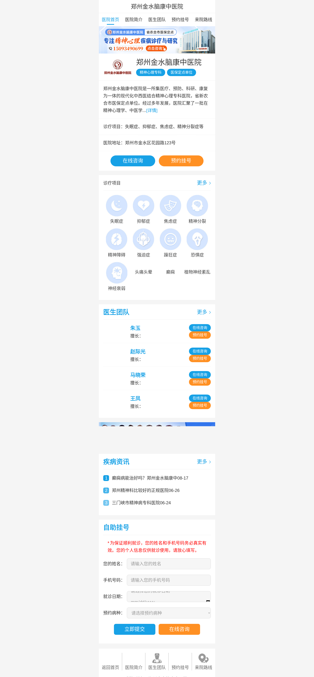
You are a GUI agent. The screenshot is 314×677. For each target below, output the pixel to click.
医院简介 (133, 19)
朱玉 (135, 328)
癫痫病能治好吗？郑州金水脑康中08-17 (150, 478)
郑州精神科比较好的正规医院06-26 (146, 490)
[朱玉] (116, 331)
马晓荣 (138, 375)
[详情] (152, 110)
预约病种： (114, 612)
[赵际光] (116, 355)
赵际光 (138, 352)
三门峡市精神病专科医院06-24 (141, 502)
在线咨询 (133, 161)
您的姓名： (114, 563)
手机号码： (114, 580)
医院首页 (110, 19)
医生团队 (157, 19)
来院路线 (203, 19)
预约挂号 (180, 19)
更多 (202, 183)
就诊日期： (114, 596)
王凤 (135, 398)
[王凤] (116, 402)
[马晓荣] (116, 378)
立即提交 (134, 629)
